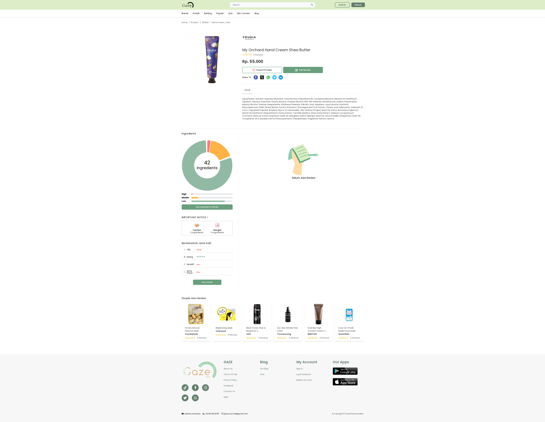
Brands (185, 13)
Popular (220, 13)
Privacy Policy (230, 380)
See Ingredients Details (207, 207)
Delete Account (304, 380)
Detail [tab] (247, 90)
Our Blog (264, 368)
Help (226, 397)
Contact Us (229, 391)
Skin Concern (243, 13)
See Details (207, 282)
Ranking (208, 13)
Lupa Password (303, 374)
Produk (196, 13)
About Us (228, 368)
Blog (257, 13)
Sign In (299, 368)
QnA (230, 13)
